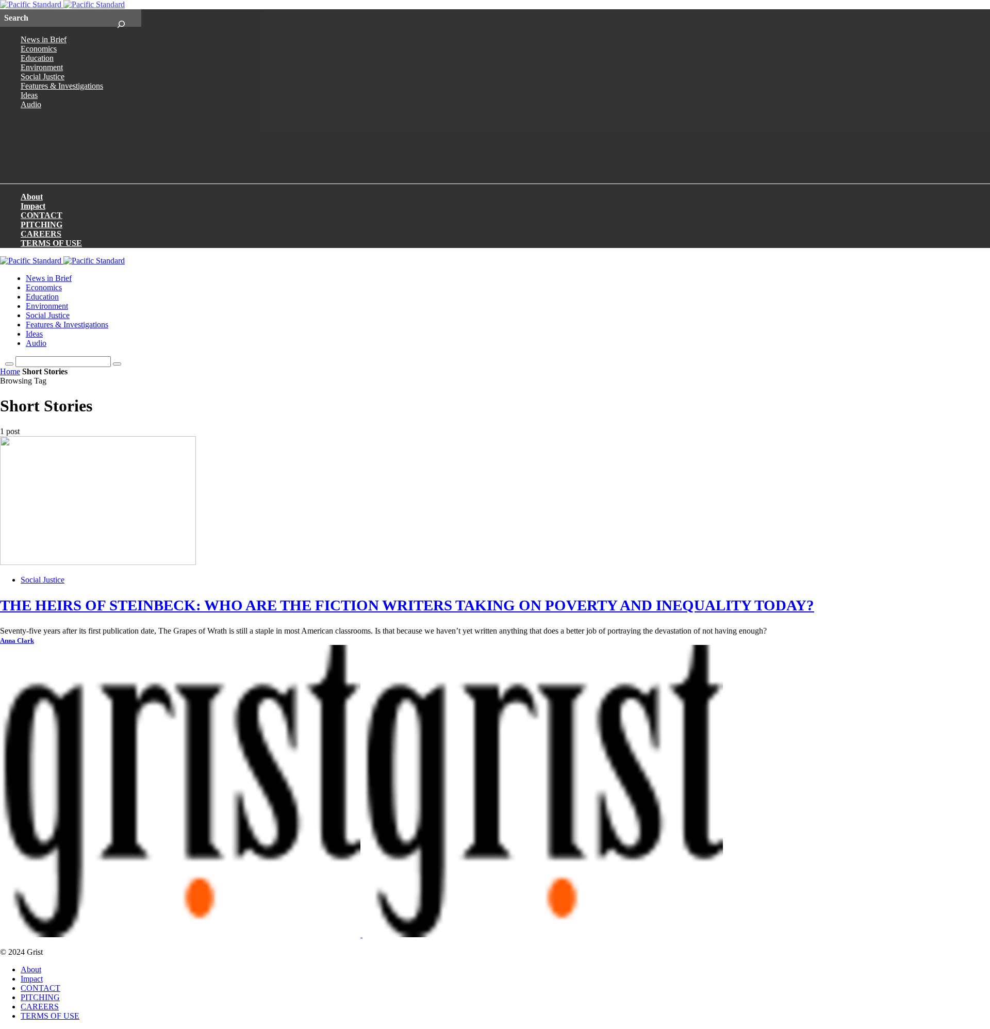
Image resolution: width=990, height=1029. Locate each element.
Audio (31, 104)
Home (10, 371)
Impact (33, 206)
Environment (42, 67)
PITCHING (41, 224)
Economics (39, 48)
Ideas (29, 95)
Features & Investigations (62, 85)
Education (37, 58)
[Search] (121, 18)
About (32, 196)
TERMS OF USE (51, 243)
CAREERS (41, 233)
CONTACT (41, 215)
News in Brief (44, 39)
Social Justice (42, 76)
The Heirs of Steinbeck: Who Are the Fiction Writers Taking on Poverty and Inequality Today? (407, 605)
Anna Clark (17, 640)
